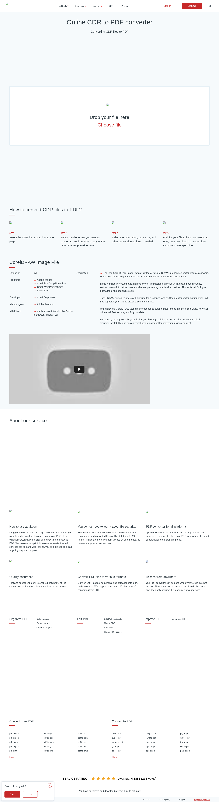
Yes (12, 794)
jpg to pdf (184, 733)
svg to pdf (116, 738)
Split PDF (108, 627)
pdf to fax (82, 733)
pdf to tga (48, 746)
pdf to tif (13, 751)
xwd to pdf (151, 738)
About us (146, 800)
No (30, 794)
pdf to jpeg (48, 738)
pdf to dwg (48, 751)
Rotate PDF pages (113, 632)
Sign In (167, 6)
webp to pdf (117, 742)
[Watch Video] (79, 369)
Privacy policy (164, 800)
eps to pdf (150, 751)
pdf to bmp (83, 751)
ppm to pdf (151, 746)
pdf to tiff (82, 746)
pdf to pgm (49, 742)
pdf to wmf (14, 733)
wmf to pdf (185, 738)
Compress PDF (179, 619)
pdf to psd (82, 742)
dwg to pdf (151, 733)
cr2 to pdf (184, 746)
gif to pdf (116, 746)
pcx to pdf (116, 751)
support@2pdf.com (202, 800)
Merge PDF (109, 623)
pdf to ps (13, 742)
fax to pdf (184, 742)
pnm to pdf (185, 751)
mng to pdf (151, 742)
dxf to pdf (116, 733)
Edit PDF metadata (113, 619)
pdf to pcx (14, 738)
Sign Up (192, 6)
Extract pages (42, 623)
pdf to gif (48, 733)
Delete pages (42, 619)
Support (182, 800)
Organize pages (44, 627)
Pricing (124, 6)
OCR (110, 6)
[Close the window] (50, 785)
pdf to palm (83, 738)
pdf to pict (14, 746)
